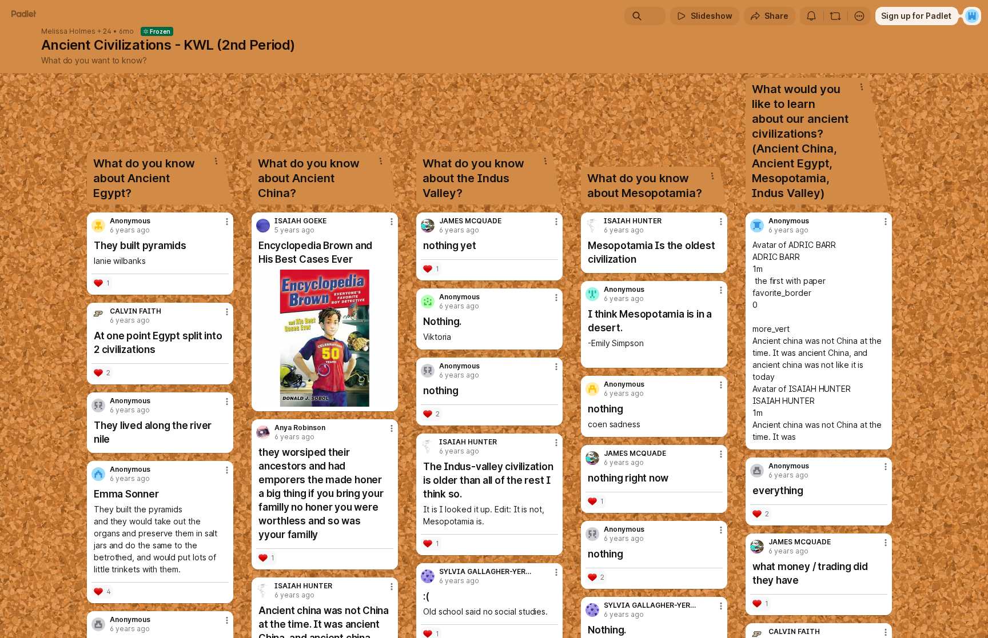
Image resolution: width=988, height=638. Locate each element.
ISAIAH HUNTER (303, 586)
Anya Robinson (299, 428)
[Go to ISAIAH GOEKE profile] (263, 225)
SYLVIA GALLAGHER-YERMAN (486, 572)
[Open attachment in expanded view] (324, 338)
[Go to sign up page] (972, 16)
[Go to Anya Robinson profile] (263, 432)
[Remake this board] (835, 16)
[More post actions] (227, 221)
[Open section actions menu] (216, 161)
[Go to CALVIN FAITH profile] (98, 316)
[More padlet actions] (859, 16)
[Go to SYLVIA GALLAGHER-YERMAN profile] (428, 576)
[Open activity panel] (811, 16)
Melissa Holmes (68, 31)
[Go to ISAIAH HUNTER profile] (263, 590)
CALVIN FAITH (135, 311)
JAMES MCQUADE (470, 221)
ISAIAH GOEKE (300, 221)
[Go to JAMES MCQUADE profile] (428, 225)
